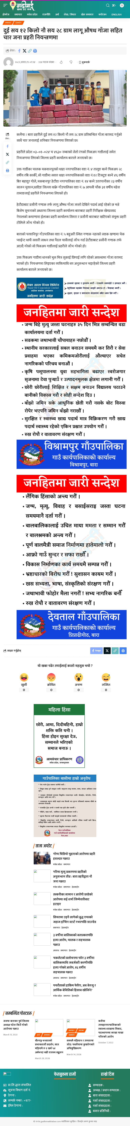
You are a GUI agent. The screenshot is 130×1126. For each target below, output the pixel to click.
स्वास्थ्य (81, 1030)
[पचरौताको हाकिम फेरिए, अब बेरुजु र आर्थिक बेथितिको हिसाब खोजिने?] (42, 989)
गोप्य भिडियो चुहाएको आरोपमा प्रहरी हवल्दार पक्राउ (74, 856)
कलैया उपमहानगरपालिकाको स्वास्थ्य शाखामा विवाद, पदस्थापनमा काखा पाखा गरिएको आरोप (110, 1029)
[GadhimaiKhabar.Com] (22, 5)
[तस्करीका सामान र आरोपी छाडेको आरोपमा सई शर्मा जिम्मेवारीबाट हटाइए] (42, 898)
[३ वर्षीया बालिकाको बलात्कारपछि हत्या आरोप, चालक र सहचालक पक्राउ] (42, 939)
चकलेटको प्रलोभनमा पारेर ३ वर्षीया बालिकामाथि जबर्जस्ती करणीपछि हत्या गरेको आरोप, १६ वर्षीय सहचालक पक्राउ (73, 965)
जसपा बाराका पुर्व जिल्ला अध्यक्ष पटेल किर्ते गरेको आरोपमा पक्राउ (16, 1025)
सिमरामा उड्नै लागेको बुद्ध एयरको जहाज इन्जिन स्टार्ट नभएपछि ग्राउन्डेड (74, 920)
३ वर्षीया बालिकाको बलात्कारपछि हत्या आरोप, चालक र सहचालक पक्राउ (73, 940)
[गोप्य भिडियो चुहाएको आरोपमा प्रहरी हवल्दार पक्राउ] (42, 858)
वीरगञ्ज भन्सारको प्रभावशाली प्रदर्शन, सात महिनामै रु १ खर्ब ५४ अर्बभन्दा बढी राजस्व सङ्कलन (49, 1046)
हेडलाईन (18, 22)
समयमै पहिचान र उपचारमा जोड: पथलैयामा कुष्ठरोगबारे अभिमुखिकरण (80, 1044)
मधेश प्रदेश (57, 864)
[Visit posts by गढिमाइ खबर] (8, 62)
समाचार (8, 22)
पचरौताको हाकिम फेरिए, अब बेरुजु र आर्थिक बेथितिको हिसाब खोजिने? (74, 988)
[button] (6, 5)
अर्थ (38, 1035)
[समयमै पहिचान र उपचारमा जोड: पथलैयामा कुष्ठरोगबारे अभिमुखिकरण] (81, 1027)
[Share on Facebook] (19, 51)
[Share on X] (24, 51)
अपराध (56, 950)
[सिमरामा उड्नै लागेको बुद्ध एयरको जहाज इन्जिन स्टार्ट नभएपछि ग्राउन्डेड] (42, 921)
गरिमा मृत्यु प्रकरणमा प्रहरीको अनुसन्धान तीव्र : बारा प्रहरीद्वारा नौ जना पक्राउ (72, 876)
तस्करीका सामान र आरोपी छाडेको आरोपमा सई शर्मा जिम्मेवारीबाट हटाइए (73, 899)
